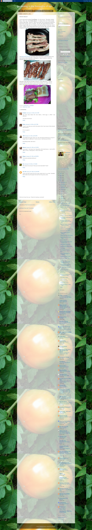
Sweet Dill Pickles (62, 31)
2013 (61, 177)
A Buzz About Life (64, 498)
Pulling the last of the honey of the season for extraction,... (65, 403)
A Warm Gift (62, 227)
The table (61, 318)
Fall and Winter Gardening (65, 448)
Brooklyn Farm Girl (64, 321)
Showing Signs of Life (65, 267)
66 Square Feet (63, 317)
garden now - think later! (65, 411)
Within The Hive (63, 305)
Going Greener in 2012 (47, 10)
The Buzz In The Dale (64, 483)
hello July (61, 495)
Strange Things (62, 333)
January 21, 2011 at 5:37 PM (32, 124)
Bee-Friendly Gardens (64, 470)
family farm (25, 106)
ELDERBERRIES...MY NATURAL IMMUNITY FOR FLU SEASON (65, 307)
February (63, 200)
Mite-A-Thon (62, 408)
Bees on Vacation (63, 427)
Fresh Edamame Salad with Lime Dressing (65, 323)
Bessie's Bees (63, 365)
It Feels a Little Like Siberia (66, 215)
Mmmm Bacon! (63, 239)
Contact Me (37, 10)
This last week (62, 474)
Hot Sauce (60, 32)
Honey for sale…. (63, 423)
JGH (24, 135)
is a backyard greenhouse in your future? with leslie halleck (65, 297)
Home (21, 10)
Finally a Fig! (63, 259)
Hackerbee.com (63, 477)
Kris (24, 164)
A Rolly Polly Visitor (64, 282)
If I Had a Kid (63, 213)
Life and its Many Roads (64, 375)
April (62, 196)
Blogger (53, 526)
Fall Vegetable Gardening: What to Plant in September (65, 433)
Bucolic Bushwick (64, 458)
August (62, 189)
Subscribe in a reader (62, 62)
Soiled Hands (61, 519)
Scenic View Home (64, 269)
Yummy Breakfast (64, 280)
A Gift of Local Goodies (65, 228)
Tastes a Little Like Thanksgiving (64, 208)
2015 (61, 173)
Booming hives (62, 465)
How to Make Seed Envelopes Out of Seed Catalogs (65, 211)
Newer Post (22, 202)
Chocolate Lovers (64, 277)
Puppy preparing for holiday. (65, 371)
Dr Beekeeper (63, 506)
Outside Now (62, 385)
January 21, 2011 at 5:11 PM (33, 112)
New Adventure (62, 437)
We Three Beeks (63, 401)
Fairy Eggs (62, 358)
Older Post (52, 202)
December (63, 182)
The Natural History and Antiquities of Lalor (65, 452)
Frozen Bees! (63, 508)
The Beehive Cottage (64, 357)
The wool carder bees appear (65, 329)
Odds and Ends (63, 412)
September (63, 187)
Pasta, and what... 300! (65, 203)
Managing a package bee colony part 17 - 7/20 (64, 353)
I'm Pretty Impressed (64, 205)
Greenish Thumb (63, 415)
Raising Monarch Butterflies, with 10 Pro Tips (65, 313)
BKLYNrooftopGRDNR (65, 493)
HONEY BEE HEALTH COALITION (64, 342)
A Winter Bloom (63, 279)
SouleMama (62, 361)
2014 (61, 175)
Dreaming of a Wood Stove (66, 246)
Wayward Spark (63, 396)
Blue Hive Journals (64, 426)
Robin (24, 124)
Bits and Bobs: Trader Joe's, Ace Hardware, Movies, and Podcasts (65, 391)
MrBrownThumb (63, 430)
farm (29, 106)
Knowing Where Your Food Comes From (66, 242)
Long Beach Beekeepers (65, 407)
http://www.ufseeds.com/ (63, 140)
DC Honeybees (63, 468)
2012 (61, 179)
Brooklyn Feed (63, 436)
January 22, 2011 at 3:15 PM (32, 147)
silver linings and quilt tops (65, 362)
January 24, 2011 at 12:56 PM (32, 171)
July (62, 191)
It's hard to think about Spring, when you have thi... (65, 221)
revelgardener (63, 502)
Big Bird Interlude (63, 386)
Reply (24, 120)
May (62, 194)
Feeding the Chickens (65, 249)
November (63, 184)
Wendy (24, 147)
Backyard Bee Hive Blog (65, 311)
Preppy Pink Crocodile (65, 389)
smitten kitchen (63, 300)
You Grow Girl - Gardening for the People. (66, 512)
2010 (61, 290)
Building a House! (64, 271)
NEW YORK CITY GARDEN (65, 332)
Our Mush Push (63, 374)
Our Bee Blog (63, 340)
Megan (24, 156)
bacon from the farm (25, 56)
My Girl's (61, 499)
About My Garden (29, 10)
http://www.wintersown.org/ (64, 143)
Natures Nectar (61, 517)
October (62, 185)
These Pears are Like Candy (66, 235)
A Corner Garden (63, 346)
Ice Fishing (62, 248)
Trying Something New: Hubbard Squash (65, 262)
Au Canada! (62, 272)
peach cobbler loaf (63, 301)
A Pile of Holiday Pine (64, 258)
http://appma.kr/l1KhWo (63, 40)
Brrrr (61, 251)
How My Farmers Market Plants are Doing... (65, 225)
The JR (24, 171)
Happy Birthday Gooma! (65, 256)
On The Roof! (62, 459)
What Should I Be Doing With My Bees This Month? (65, 350)
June (62, 193)
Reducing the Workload (64, 503)
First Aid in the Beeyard (64, 337)
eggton (61, 473)
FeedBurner (68, 56)
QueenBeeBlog (63, 370)
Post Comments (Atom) (30, 204)
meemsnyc (68, 152)
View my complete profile (63, 168)
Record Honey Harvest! (64, 366)
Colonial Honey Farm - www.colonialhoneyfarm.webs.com (66, 463)
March (62, 198)
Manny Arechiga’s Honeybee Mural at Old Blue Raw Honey (65, 398)
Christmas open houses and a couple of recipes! (65, 381)
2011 (61, 180)
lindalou (24, 112)
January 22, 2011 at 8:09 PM (32, 156)
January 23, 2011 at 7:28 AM (31, 164)
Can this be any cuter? (65, 230)
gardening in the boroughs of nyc (34, 6)
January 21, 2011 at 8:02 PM (31, 135)
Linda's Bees (62, 336)
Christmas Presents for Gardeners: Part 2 (65, 275)
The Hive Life (63, 440)
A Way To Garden (63, 295)
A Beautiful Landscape (65, 244)
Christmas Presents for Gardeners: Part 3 (65, 265)
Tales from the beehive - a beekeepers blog (65, 422)
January (62, 201)
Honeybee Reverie (64, 488)
